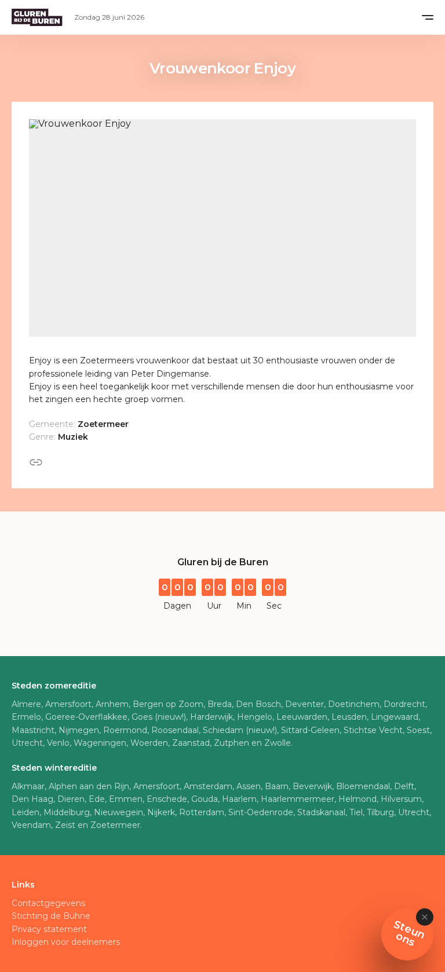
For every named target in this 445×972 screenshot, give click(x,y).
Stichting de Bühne (51, 916)
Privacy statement (49, 929)
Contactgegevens (48, 903)
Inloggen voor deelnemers (66, 942)
